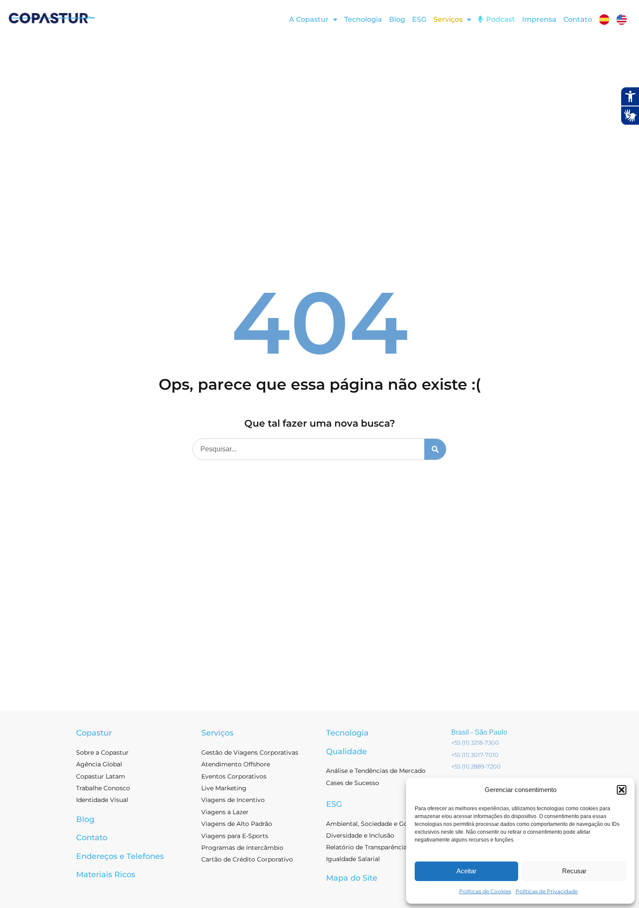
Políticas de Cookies (485, 891)
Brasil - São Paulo (479, 732)
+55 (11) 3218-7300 (475, 742)
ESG (419, 19)
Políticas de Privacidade (547, 891)
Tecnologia (363, 19)
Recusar (574, 871)
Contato (577, 19)
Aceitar (466, 871)
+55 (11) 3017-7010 (475, 754)
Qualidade (346, 751)
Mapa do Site (351, 878)
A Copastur (309, 19)
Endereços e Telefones (120, 856)
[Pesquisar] (435, 449)
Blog (397, 19)
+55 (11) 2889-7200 (476, 766)
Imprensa (539, 19)
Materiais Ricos (105, 874)
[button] (621, 789)
